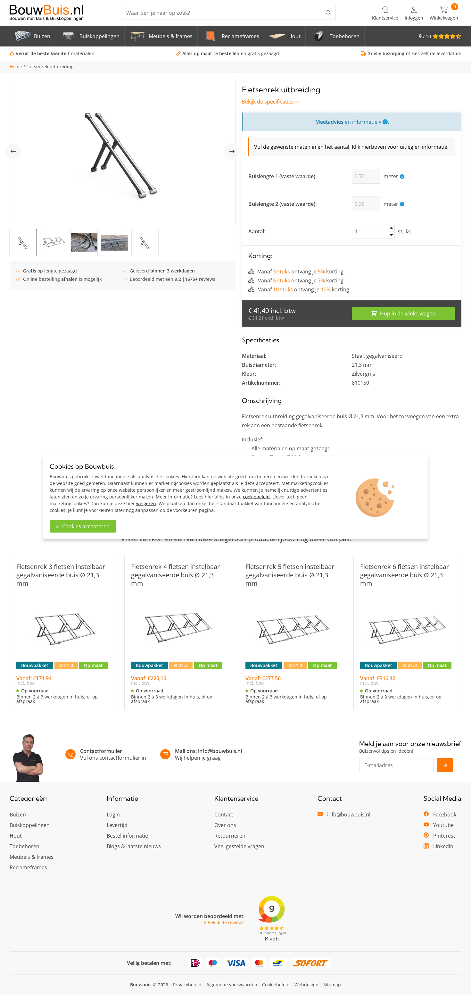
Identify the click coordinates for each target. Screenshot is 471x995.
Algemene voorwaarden (231, 985)
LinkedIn (443, 846)
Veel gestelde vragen (239, 846)
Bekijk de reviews (226, 922)
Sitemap (332, 985)
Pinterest (444, 835)
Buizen (18, 814)
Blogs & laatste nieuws (134, 846)
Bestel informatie (127, 835)
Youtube (443, 825)
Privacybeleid (187, 985)
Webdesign (306, 985)
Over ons (225, 825)
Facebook (444, 814)
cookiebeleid (256, 497)
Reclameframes (28, 867)
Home (16, 66)
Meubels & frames (32, 856)
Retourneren (229, 835)
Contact (223, 814)
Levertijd (117, 825)
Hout (16, 835)
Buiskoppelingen (30, 825)
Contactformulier (101, 751)
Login (113, 814)
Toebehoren (24, 846)
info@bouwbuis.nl (220, 751)
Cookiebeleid (276, 985)
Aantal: (256, 231)
